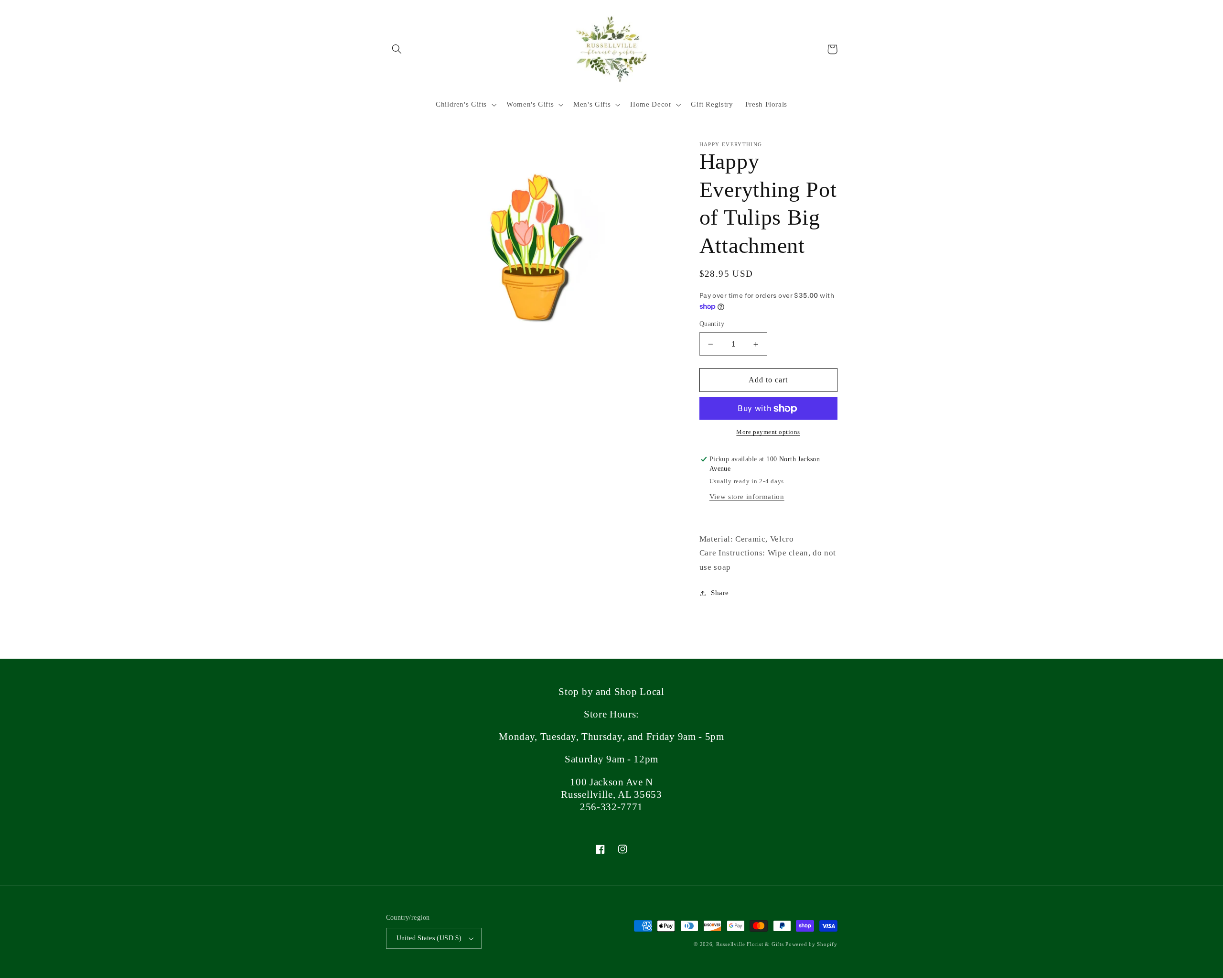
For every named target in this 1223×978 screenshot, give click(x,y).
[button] (397, 49)
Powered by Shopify (811, 944)
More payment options (768, 432)
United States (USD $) (429, 938)
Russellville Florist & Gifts (750, 944)
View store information (746, 497)
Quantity (711, 324)
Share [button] (720, 593)
